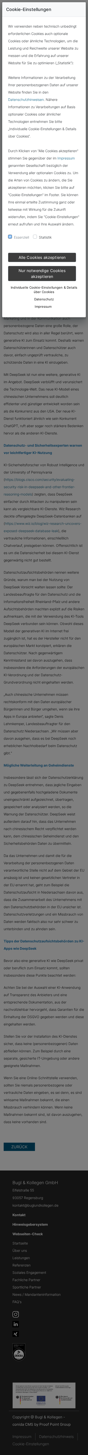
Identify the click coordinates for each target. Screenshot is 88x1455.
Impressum (66, 158)
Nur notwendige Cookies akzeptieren (42, 273)
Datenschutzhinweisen (26, 99)
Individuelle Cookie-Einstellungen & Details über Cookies (44, 289)
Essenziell (21, 237)
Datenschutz (44, 299)
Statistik (45, 237)
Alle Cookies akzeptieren (42, 257)
